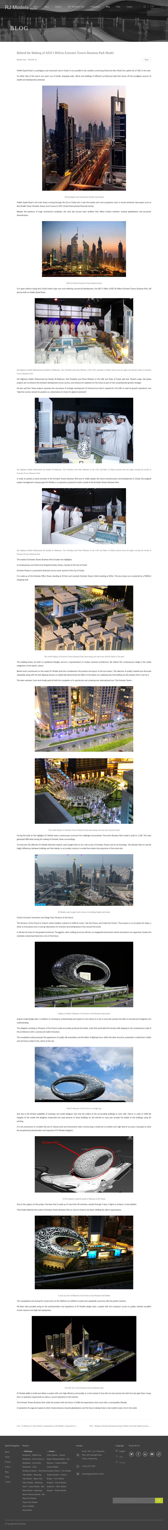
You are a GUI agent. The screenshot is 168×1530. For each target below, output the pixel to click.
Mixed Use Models (29, 1498)
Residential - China (29, 1467)
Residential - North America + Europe (34, 1459)
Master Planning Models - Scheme (59, 1459)
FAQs (118, 7)
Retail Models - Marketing (32, 1490)
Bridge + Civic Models (55, 1479)
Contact (129, 7)
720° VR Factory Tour (75, 7)
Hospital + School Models (56, 1483)
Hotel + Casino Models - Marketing (34, 1487)
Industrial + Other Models (56, 1487)
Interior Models (28, 1506)
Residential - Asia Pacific (31, 1463)
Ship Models (27, 1510)
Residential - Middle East (31, 1455)
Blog (108, 7)
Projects (58, 7)
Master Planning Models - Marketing (34, 1494)
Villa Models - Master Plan (32, 1479)
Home (36, 7)
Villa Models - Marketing (31, 1475)
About (46, 7)
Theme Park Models (29, 1502)
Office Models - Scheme (56, 1455)
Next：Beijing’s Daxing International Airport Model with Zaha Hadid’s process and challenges (120, 1426)
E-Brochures (95, 7)
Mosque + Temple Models (56, 1490)
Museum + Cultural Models (57, 1463)
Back (146, 60)
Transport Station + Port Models (59, 1471)
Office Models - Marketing (32, 1483)
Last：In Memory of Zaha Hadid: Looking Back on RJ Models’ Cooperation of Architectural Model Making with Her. (48, 1426)
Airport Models (52, 1467)
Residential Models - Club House (34, 1471)
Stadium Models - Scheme (56, 1475)
